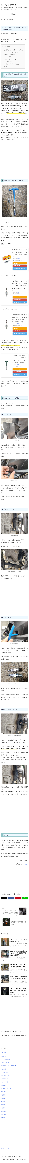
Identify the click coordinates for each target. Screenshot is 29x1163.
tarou (26, 864)
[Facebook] (11, 898)
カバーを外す (8, 57)
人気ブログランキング (6, 1148)
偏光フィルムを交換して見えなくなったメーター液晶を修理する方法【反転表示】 (18, 953)
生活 (3, 1104)
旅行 (3, 1101)
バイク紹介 (4, 1082)
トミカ (3, 1069)
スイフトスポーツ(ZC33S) (8, 1065)
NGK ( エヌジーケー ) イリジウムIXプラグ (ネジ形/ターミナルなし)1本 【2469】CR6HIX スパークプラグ (19, 285)
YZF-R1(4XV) (5, 1062)
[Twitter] (4, 898)
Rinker (18, 258)
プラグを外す (8, 61)
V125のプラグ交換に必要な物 (10, 52)
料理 (3, 1098)
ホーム (3, 19)
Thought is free (23, 1159)
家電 (3, 1095)
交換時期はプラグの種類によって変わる (12, 50)
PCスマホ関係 (5, 1059)
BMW (3, 1052)
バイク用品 (4, 1078)
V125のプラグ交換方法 (8, 54)
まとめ (4, 66)
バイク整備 (10, 19)
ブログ (3, 1085)
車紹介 (3, 1114)
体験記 (3, 1091)
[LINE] (25, 898)
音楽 (3, 1117)
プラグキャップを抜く (10, 59)
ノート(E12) (4, 1072)
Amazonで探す (17, 263)
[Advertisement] (14, 156)
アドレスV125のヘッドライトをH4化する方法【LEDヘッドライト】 (18, 990)
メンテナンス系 (6, 1088)
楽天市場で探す (17, 265)
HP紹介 (3, 1056)
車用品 (3, 1111)
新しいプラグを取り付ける (11, 64)
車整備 (3, 1108)
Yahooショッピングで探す (20, 268)
